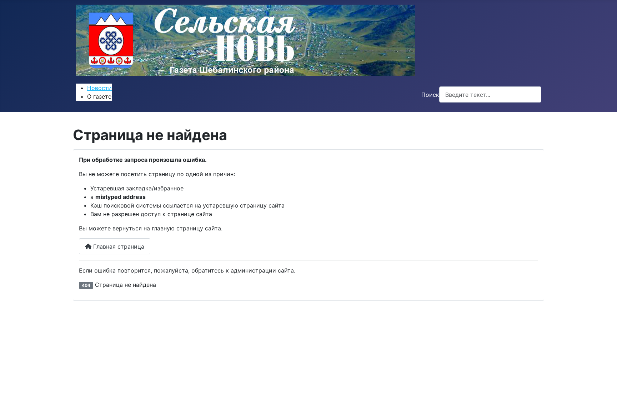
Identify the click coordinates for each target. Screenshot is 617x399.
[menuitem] (99, 87)
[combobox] (490, 94)
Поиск (430, 94)
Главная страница (117, 246)
